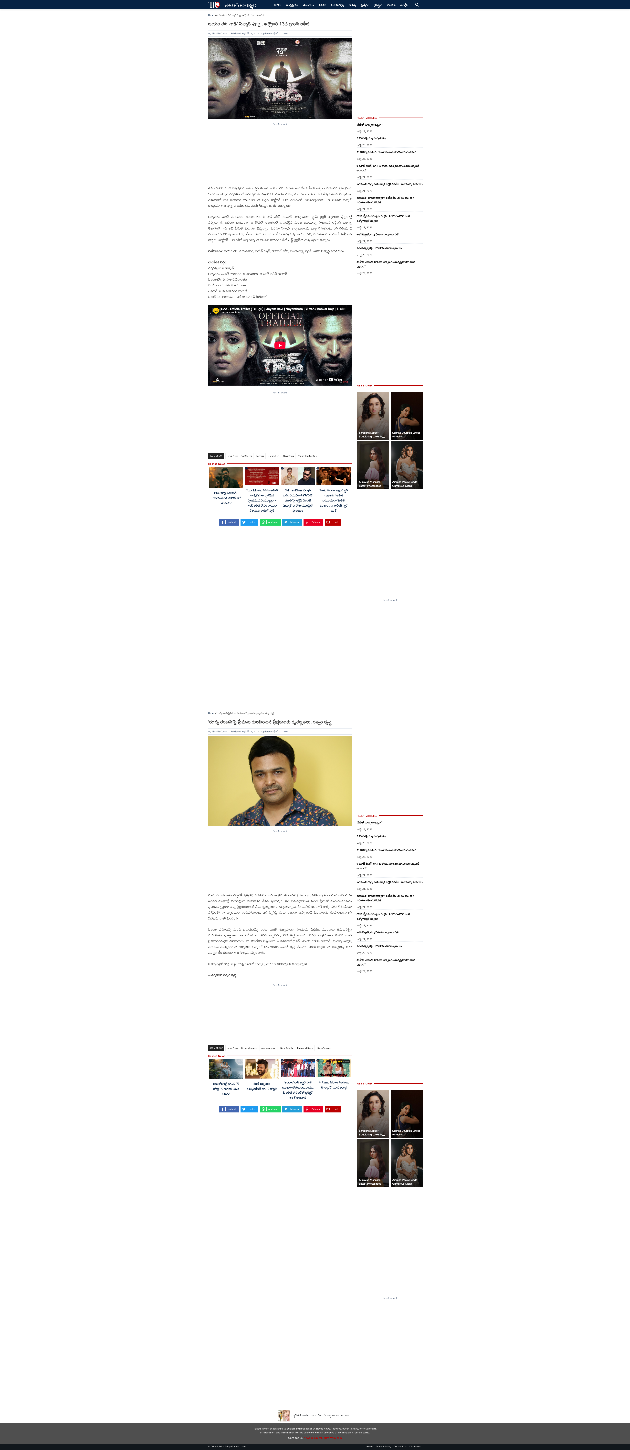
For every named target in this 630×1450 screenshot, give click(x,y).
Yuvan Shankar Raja (307, 456)
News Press (232, 456)
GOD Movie (246, 456)
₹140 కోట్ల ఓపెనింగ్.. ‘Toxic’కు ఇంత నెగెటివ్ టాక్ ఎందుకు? (226, 498)
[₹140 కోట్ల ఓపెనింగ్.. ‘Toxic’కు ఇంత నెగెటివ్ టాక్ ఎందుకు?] (226, 478)
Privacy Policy (383, 1446)
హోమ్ (277, 5)
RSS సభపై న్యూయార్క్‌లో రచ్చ (371, 138)
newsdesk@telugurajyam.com (323, 1438)
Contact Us (400, 1446)
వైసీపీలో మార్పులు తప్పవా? (370, 124)
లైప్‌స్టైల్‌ (378, 5)
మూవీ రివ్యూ (337, 5)
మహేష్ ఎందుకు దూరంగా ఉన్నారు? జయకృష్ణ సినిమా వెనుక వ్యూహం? (386, 264)
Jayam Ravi (274, 456)
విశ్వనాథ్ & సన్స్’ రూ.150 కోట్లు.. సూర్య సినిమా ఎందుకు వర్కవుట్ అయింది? (388, 168)
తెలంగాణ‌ (308, 5)
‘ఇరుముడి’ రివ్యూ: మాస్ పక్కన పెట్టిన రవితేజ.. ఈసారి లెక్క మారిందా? (390, 184)
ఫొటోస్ (391, 5)
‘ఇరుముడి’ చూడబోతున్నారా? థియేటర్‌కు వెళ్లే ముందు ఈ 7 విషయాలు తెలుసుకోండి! (385, 200)
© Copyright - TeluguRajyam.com (227, 1446)
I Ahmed (260, 456)
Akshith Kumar (219, 33)
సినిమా (322, 5)
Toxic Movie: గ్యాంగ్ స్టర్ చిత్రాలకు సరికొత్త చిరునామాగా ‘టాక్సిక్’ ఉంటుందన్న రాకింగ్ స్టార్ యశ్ (334, 500)
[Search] (417, 4)
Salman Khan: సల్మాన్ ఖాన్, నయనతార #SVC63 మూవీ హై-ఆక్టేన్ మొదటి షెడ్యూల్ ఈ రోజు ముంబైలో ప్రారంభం (298, 500)
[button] (373, 416)
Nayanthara (288, 456)
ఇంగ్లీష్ (404, 5)
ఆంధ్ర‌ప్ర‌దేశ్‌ (292, 5)
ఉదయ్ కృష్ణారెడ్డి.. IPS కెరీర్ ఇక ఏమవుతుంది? (379, 248)
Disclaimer (415, 1446)
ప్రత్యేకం (365, 5)
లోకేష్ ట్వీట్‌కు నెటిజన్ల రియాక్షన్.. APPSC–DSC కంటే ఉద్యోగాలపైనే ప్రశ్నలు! (383, 218)
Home (211, 15)
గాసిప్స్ (352, 5)
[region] (280, 152)
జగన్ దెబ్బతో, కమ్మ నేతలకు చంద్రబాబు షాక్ (378, 234)
